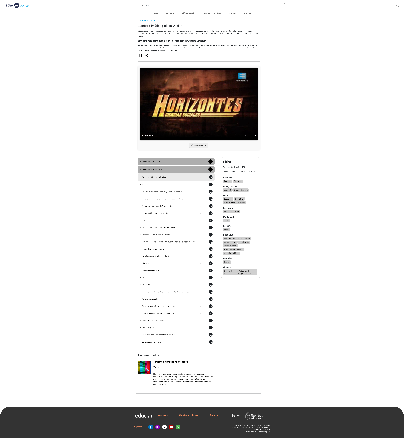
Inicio (155, 13)
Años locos (146, 185)
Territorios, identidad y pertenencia (155, 213)
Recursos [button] (170, 13)
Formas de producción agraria (153, 249)
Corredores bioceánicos (150, 270)
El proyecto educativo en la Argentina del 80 (158, 206)
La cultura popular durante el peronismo (156, 235)
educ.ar (238, 425)
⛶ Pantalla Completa (198, 145)
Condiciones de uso (188, 415)
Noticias (247, 13)
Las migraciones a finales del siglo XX (155, 256)
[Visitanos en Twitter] (164, 426)
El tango (145, 220)
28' (201, 177)
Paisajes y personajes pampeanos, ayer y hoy (158, 306)
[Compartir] (147, 55)
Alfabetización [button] (188, 13)
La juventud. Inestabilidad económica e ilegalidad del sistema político (167, 292)
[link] (397, 5)
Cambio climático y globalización (154, 177)
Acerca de (163, 415)
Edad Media (146, 285)
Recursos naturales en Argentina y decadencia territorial (162, 192)
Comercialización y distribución (153, 320)
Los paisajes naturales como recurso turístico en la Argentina (164, 199)
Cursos (232, 13)
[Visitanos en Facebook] (150, 426)
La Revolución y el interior (151, 342)
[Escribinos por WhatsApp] (178, 426)
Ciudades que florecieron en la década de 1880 (159, 227)
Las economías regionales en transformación (158, 335)
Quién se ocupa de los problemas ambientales (158, 313)
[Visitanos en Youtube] (171, 426)
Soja (143, 277)
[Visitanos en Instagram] (157, 426)
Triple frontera (147, 263)
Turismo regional (148, 328)
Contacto (214, 415)
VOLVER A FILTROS (147, 21)
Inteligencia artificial (212, 13)
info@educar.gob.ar (263, 432)
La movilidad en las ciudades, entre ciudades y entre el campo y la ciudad (168, 242)
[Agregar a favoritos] (141, 55)
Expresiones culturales (150, 299)
